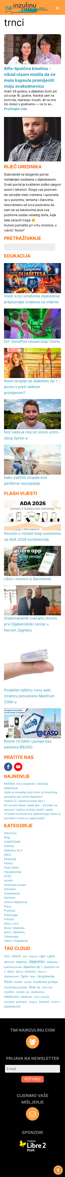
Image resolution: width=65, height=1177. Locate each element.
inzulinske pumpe (15, 987)
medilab (9, 992)
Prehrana (9, 910)
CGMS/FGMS (12, 841)
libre (32, 987)
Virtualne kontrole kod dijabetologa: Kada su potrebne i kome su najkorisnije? (32, 816)
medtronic (11, 996)
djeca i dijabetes (26, 971)
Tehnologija (11, 936)
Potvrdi (32, 1079)
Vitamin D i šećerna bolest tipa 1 (24, 801)
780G (7, 956)
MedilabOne (37, 992)
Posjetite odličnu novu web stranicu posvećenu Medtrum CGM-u (29, 696)
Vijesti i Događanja (16, 940)
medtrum (26, 996)
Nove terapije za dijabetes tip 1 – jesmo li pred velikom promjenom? (32, 387)
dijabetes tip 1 (32, 967)
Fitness (8, 863)
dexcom (9, 962)
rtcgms (33, 1001)
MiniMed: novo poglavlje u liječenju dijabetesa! (26, 786)
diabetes (21, 962)
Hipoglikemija (12, 872)
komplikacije (12, 893)
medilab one (22, 992)
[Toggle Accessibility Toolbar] (58, 1170)
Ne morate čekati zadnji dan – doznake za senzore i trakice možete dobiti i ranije (30, 807)
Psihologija (11, 915)
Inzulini (8, 880)
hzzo (8, 981)
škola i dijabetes (14, 928)
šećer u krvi (11, 923)
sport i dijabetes (14, 932)
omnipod (9, 1001)
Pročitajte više (15, 109)
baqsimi (33, 956)
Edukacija (10, 859)
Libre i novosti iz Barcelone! (27, 579)
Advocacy (10, 833)
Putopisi (9, 919)
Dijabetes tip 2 (13, 850)
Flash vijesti (11, 867)
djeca (10, 971)
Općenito (10, 897)
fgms (24, 976)
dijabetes (37, 961)
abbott (16, 956)
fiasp (32, 976)
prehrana (21, 1001)
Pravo (7, 906)
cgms (51, 956)
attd (24, 956)
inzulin (18, 982)
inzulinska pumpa (45, 982)
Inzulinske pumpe (15, 884)
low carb (47, 987)
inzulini (28, 982)
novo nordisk (41, 996)
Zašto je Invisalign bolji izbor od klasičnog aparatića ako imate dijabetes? (30, 794)
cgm (42, 956)
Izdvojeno (10, 889)
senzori (44, 1001)
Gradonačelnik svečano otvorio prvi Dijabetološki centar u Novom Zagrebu (30, 624)
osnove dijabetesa (15, 902)
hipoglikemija (46, 976)
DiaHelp (9, 846)
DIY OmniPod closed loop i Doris (32, 341)
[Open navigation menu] (57, 8)
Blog (7, 837)
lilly (38, 987)
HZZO (7, 876)
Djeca (7, 854)
